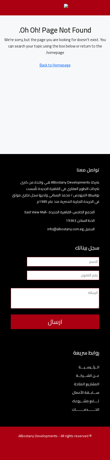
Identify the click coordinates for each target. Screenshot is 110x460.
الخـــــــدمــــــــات (85, 409)
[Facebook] (77, 450)
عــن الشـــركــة (87, 375)
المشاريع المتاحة (86, 384)
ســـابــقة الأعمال (85, 392)
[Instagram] (59, 450)
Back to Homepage (55, 65)
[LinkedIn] (50, 450)
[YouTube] (41, 450)
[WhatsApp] (32, 450)
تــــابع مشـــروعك (85, 401)
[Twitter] (68, 450)
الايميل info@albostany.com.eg (71, 229)
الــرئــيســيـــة (89, 367)
